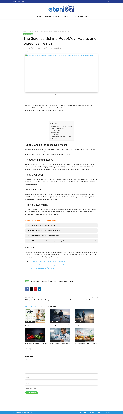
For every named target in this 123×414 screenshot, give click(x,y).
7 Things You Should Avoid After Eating (41, 268)
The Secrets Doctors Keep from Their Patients (84, 300)
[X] (108, 1)
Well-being (71, 281)
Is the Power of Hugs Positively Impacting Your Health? (46, 265)
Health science (44, 281)
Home (39, 16)
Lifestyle (65, 16)
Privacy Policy (92, 412)
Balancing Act (55, 132)
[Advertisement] (61, 25)
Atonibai (27, 52)
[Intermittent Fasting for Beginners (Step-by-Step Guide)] (36, 316)
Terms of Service (82, 412)
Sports (87, 16)
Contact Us (107, 412)
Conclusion (54, 138)
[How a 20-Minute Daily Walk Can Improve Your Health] (61, 316)
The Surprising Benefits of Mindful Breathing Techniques (47, 261)
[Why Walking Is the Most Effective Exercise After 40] (86, 316)
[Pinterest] (35, 289)
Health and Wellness (33, 31)
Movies (80, 16)
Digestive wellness (35, 281)
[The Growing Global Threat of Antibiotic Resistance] (61, 335)
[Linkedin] (39, 289)
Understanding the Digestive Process (61, 126)
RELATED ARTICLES (32, 306)
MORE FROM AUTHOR (48, 306)
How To (73, 16)
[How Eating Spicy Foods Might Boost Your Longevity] (36, 335)
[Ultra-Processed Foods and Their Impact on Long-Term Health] (86, 335)
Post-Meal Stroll (55, 130)
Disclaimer (99, 412)
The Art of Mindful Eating (58, 128)
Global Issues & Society (56, 341)
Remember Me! (31, 388)
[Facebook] (105, 1)
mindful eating (53, 281)
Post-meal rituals (63, 281)
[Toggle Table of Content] (70, 123)
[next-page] (29, 349)
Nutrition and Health (52, 16)
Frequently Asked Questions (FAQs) (61, 136)
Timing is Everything (56, 134)
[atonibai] (61, 8)
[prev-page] (26, 349)
